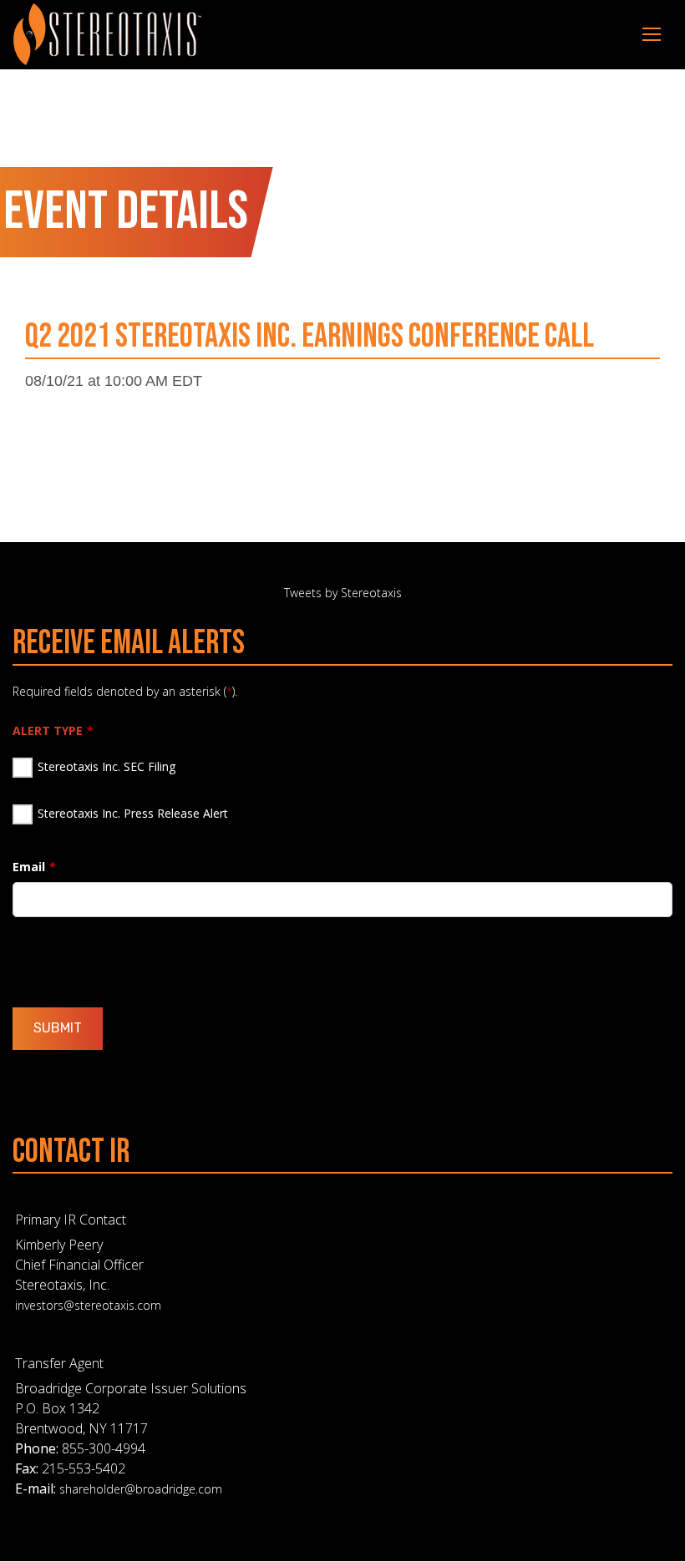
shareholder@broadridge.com (140, 1489)
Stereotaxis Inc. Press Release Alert (133, 813)
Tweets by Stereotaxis (343, 593)
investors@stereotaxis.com (88, 1305)
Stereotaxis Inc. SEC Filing (106, 766)
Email (29, 867)
